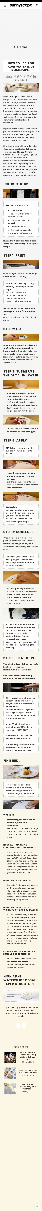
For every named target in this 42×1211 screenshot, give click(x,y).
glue (29, 163)
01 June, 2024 (28, 1075)
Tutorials (20, 52)
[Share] (15, 76)
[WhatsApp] (28, 76)
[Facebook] (24, 76)
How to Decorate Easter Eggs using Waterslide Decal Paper (28, 1056)
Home (16, 52)
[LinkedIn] (34, 76)
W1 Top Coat (20, 858)
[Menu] (5, 5)
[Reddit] (31, 76)
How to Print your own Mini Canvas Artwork (28, 1071)
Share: (9, 76)
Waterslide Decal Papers (22, 131)
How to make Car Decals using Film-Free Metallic (27, 1086)
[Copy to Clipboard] (18, 76)
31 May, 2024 (27, 1091)
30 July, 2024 (28, 1062)
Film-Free (7, 146)
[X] (21, 76)
